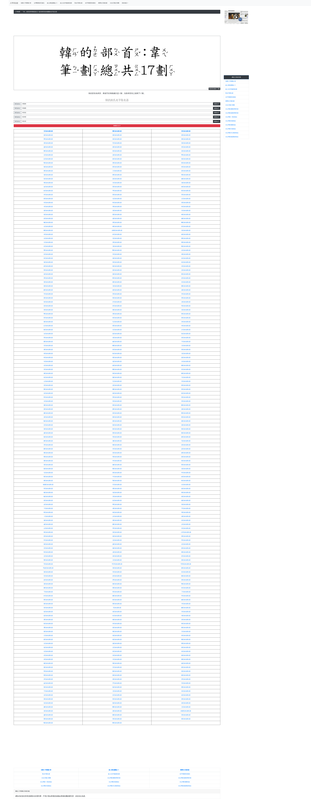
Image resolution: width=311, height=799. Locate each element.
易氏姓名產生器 (117, 679)
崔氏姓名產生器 (117, 611)
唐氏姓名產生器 (185, 580)
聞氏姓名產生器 (185, 643)
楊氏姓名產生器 (48, 663)
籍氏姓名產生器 (48, 167)
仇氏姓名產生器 (117, 198)
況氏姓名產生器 (48, 393)
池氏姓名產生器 (185, 182)
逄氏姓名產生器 (185, 488)
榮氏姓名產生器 (48, 341)
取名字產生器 (78, 3)
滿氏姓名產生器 (117, 441)
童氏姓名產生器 (117, 627)
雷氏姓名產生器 (185, 397)
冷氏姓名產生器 (48, 401)
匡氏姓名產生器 (185, 369)
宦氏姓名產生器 (48, 317)
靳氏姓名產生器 (185, 190)
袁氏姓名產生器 (48, 711)
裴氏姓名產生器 (185, 496)
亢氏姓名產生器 (185, 345)
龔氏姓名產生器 (48, 389)
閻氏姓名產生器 (48, 675)
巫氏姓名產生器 (185, 651)
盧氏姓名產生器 (48, 433)
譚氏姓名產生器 (117, 580)
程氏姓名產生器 (117, 151)
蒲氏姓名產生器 (48, 520)
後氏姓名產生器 (117, 274)
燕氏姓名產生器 (185, 671)
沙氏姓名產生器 (185, 524)
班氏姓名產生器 (48, 488)
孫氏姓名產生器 (48, 572)
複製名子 (216, 104)
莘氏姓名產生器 (185, 540)
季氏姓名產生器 (185, 155)
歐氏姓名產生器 (185, 480)
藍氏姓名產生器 (185, 393)
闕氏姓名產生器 (48, 230)
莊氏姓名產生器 (185, 226)
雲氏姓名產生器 (185, 715)
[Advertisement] (117, 25)
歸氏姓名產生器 (117, 373)
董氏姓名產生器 (185, 627)
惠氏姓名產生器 (48, 321)
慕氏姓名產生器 (48, 464)
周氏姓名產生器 (117, 206)
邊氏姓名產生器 (117, 508)
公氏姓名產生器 (48, 381)
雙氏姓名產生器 (48, 560)
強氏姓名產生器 (48, 174)
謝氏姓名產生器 (117, 290)
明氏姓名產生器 (117, 456)
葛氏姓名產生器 (117, 357)
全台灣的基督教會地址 (184, 786)
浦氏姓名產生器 (185, 516)
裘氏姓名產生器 (185, 202)
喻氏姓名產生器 (117, 703)
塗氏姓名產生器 (185, 619)
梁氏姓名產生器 (48, 409)
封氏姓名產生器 (48, 246)
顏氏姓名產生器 (117, 675)
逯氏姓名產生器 (185, 425)
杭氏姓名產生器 (185, 262)
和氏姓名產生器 (48, 270)
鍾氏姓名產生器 (185, 234)
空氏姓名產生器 (185, 381)
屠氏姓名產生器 (48, 619)
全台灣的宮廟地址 (114, 782)
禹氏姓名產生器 (48, 699)
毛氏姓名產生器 (185, 441)
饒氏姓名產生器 (48, 329)
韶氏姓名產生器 (117, 536)
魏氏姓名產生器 (185, 639)
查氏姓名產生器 (117, 135)
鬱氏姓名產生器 (117, 707)
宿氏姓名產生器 (117, 568)
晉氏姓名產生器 (117, 186)
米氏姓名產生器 (117, 449)
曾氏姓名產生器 (48, 607)
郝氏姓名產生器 (48, 266)
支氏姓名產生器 (117, 182)
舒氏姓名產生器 (185, 556)
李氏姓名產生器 (185, 401)
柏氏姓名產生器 (117, 512)
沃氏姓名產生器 (117, 647)
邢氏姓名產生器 (117, 294)
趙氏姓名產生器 (48, 147)
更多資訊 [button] (124, 3)
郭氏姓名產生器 (185, 389)
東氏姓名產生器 (185, 623)
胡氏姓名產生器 (48, 310)
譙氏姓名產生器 (117, 178)
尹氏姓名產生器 (117, 683)
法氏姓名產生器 (48, 238)
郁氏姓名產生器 (117, 699)
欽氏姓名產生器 (48, 190)
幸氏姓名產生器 (185, 294)
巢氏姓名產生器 (117, 147)
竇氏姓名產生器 (117, 595)
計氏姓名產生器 (185, 329)
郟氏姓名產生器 (185, 167)
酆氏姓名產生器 (117, 250)
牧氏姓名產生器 (185, 460)
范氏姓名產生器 (117, 238)
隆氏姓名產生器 (185, 433)
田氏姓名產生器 (117, 591)
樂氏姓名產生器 (117, 715)
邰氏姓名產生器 (117, 576)
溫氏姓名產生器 (117, 643)
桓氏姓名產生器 (117, 317)
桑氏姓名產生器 (117, 524)
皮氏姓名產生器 (48, 504)
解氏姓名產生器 (48, 290)
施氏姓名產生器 (117, 548)
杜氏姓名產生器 (117, 615)
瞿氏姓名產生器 (117, 222)
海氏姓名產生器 (48, 262)
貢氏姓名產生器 (117, 385)
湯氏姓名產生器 (48, 584)
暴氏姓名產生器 (185, 492)
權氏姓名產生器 (117, 226)
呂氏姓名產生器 (48, 425)
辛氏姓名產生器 (48, 294)
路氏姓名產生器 (117, 429)
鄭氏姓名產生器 (117, 723)
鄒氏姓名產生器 (185, 607)
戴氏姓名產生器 (185, 576)
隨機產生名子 (117, 125)
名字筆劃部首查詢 (90, 3)
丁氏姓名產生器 (185, 591)
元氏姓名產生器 (185, 707)
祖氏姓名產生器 (48, 611)
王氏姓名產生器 (185, 631)
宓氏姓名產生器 (185, 449)
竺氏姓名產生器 (185, 210)
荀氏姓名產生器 (185, 306)
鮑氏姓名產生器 (48, 496)
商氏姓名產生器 (48, 532)
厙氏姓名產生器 (185, 536)
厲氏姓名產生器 (48, 405)
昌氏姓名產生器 (185, 151)
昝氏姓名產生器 (117, 599)
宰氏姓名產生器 (185, 595)
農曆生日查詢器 (102, 3)
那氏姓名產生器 (185, 464)
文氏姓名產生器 (48, 643)
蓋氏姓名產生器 (185, 357)
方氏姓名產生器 (48, 242)
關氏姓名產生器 (117, 369)
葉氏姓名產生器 (48, 667)
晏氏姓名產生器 (185, 667)
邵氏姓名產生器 (48, 536)
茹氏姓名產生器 (117, 333)
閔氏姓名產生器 (48, 456)
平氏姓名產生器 (185, 508)
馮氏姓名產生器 (117, 246)
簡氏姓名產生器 (48, 182)
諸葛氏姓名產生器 (117, 230)
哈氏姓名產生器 (185, 258)
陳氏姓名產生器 (48, 151)
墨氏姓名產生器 (48, 460)
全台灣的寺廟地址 (46, 786)
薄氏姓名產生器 (185, 512)
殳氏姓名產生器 (48, 556)
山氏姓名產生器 (48, 528)
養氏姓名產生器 (117, 663)
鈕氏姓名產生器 (185, 476)
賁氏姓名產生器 (48, 500)
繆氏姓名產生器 (185, 452)
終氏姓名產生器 (117, 234)
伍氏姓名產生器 (48, 651)
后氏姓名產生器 (185, 270)
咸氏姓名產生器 (185, 290)
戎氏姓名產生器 (117, 337)
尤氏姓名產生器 (117, 691)
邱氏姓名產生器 (48, 202)
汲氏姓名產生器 (117, 155)
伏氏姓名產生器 (185, 250)
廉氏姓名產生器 (48, 413)
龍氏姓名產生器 (48, 437)
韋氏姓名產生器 (185, 635)
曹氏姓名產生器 (117, 603)
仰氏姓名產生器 (48, 659)
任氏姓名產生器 (117, 329)
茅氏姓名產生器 (48, 445)
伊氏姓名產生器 (48, 679)
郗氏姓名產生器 (117, 278)
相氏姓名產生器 (48, 286)
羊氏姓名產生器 (117, 659)
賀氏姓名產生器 (117, 270)
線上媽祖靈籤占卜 (52, 3)
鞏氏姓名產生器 (185, 385)
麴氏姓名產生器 (185, 222)
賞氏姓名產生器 (117, 532)
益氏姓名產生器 (48, 683)
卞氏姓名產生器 (48, 508)
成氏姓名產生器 (117, 552)
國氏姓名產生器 (117, 389)
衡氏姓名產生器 (117, 266)
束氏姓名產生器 (117, 556)
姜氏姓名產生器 (185, 171)
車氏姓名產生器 (185, 147)
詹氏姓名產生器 (185, 139)
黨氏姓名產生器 (117, 584)
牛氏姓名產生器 (117, 476)
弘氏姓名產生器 (117, 321)
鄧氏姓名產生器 (117, 588)
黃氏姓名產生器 (185, 317)
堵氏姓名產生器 (185, 615)
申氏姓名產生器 (48, 540)
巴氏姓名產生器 (117, 484)
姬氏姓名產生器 (117, 159)
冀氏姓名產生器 (117, 163)
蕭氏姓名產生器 (185, 286)
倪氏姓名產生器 (185, 468)
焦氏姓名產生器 (48, 178)
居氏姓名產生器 (48, 210)
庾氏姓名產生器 (185, 699)
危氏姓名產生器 (117, 635)
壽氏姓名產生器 (185, 552)
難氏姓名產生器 (117, 468)
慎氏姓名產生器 (48, 544)
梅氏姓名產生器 (117, 445)
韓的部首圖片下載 (214, 88)
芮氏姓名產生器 (48, 337)
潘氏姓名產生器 (117, 488)
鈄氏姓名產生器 (48, 595)
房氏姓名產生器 (117, 242)
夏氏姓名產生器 (117, 282)
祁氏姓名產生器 (48, 353)
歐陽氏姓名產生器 (48, 484)
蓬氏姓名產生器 (185, 500)
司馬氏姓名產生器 (186, 564)
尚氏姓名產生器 (185, 528)
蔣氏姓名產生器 (117, 174)
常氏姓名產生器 (117, 143)
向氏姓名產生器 (185, 282)
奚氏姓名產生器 (185, 274)
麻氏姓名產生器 (185, 437)
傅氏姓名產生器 (185, 254)
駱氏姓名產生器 (48, 421)
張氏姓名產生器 (185, 143)
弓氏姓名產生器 (185, 377)
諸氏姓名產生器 (48, 218)
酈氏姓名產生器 (185, 405)
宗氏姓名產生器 (185, 611)
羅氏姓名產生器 (117, 421)
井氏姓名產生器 (48, 194)
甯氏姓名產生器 (48, 476)
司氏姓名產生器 (48, 564)
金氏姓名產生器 (48, 186)
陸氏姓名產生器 (117, 425)
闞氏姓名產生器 (117, 345)
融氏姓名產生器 (117, 341)
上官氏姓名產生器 (186, 532)
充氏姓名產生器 (185, 230)
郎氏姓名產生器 (48, 397)
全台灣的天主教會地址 (113, 786)
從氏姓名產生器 (48, 615)
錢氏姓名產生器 (185, 178)
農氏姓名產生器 (48, 480)
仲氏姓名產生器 (48, 234)
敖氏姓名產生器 (48, 135)
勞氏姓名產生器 (117, 397)
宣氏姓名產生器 (48, 306)
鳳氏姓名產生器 (185, 246)
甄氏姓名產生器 (48, 723)
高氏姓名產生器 (185, 349)
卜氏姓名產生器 (48, 516)
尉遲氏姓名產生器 (186, 711)
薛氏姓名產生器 (117, 306)
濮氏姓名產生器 (117, 520)
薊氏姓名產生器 (185, 163)
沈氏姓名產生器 (117, 540)
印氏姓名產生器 (185, 683)
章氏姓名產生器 (117, 719)
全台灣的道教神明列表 (184, 778)
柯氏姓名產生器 (48, 357)
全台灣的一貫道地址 (46, 782)
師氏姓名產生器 (185, 548)
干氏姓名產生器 (185, 341)
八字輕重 (17, 11)
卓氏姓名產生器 (48, 206)
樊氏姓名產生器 (185, 238)
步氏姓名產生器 (117, 516)
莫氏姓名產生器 (185, 456)
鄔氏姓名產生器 (185, 655)
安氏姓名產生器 (185, 131)
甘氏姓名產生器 (48, 345)
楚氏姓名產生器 (117, 214)
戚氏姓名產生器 (48, 524)
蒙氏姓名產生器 (48, 449)
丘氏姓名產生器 (185, 198)
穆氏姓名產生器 (117, 464)
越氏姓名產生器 (48, 715)
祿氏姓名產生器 (48, 429)
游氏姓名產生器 (185, 703)
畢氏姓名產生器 (117, 504)
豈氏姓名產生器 (185, 520)
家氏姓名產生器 (117, 167)
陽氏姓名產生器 (185, 659)
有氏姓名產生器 (185, 691)
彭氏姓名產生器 (117, 500)
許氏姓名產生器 (117, 302)
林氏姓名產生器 (117, 413)
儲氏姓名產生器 (117, 218)
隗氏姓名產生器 (117, 377)
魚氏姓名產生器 (48, 703)
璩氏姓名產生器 (185, 218)
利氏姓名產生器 (117, 401)
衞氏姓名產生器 (117, 639)
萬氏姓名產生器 (117, 631)
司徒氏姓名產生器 (48, 568)
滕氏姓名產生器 (48, 588)
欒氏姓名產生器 (117, 433)
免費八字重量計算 (26, 3)
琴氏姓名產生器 (117, 190)
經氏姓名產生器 (48, 198)
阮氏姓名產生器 (185, 333)
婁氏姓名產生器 (185, 421)
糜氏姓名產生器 (48, 452)
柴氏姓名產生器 (117, 139)
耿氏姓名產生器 (117, 353)
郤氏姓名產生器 (185, 278)
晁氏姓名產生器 (185, 719)
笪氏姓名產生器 (48, 576)
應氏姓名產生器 (185, 687)
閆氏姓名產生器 (48, 671)
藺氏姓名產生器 (185, 413)
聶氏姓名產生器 (117, 472)
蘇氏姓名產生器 (185, 568)
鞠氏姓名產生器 (48, 222)
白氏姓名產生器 (185, 484)
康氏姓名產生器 (48, 349)
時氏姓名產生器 (48, 552)
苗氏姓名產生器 (117, 452)
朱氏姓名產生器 (185, 206)
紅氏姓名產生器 (48, 325)
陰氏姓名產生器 (117, 687)
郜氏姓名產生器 (117, 349)
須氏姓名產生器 (185, 302)
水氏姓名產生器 (117, 560)
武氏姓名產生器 (48, 655)
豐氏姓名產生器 (48, 250)
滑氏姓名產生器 (117, 313)
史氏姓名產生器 (185, 544)
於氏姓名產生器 (117, 695)
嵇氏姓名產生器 (185, 159)
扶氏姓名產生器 (48, 254)
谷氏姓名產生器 (48, 365)
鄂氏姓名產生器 (117, 480)
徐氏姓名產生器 (48, 302)
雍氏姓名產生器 (48, 719)
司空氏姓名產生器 (117, 564)
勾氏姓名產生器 (48, 361)
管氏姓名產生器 (48, 369)
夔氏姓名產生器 (185, 373)
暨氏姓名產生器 (48, 163)
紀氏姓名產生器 (48, 159)
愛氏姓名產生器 (117, 131)
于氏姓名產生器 (48, 691)
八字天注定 (14, 3)
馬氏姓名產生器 (117, 437)
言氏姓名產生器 (117, 667)
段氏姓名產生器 (48, 623)
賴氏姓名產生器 (117, 393)
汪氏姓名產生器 (48, 635)
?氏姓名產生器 (117, 607)
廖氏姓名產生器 (117, 409)
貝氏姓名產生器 (117, 496)
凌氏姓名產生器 (48, 417)
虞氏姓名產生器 (48, 707)
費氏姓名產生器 (185, 242)
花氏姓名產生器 (185, 310)
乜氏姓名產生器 (48, 472)
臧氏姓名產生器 (185, 599)
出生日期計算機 (114, 3)
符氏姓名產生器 (117, 254)
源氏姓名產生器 (117, 711)
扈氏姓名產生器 (117, 310)
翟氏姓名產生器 (185, 135)
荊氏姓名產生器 (117, 194)
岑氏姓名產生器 (185, 603)
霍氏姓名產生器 (117, 325)
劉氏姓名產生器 (185, 417)
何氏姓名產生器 (185, 266)
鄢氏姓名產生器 (117, 671)
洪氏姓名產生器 (185, 321)
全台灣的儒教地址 (185, 782)
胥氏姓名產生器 (185, 298)
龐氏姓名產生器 (48, 492)
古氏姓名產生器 (185, 361)
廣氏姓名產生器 (48, 373)
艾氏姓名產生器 (48, 131)
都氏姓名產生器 (117, 619)
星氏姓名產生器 (48, 298)
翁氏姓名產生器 (48, 647)
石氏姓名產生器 (48, 548)
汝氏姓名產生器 (48, 333)
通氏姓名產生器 (48, 627)
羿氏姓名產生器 (185, 679)
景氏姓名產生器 (185, 194)
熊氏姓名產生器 (117, 298)
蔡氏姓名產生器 (48, 599)
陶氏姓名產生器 (185, 584)
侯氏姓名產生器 (48, 274)
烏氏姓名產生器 (117, 655)
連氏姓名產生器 (185, 409)
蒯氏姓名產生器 (185, 365)
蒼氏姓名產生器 (48, 603)
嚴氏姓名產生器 (185, 675)
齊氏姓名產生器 (48, 139)
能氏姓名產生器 (48, 468)
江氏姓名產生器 (117, 171)
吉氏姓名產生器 (48, 155)
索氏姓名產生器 (185, 560)
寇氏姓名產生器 (117, 361)
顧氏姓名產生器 (117, 365)
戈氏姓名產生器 (185, 353)
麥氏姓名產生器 (48, 441)
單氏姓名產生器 (117, 528)
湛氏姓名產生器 (48, 143)
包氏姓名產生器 (117, 492)
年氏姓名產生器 (185, 472)
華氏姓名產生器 (48, 313)
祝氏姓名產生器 (48, 214)
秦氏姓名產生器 (185, 186)
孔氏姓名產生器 (117, 381)
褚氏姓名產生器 (185, 214)
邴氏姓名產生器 (48, 512)
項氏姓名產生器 (117, 286)
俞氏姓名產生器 (185, 695)
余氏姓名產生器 (48, 695)
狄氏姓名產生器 (185, 588)
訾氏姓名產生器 (48, 631)
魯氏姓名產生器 (185, 429)
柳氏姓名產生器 (117, 417)
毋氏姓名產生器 (185, 647)
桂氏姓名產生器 (48, 377)
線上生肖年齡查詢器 (66, 3)
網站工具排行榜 (236, 77)
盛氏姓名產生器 (117, 544)
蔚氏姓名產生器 (48, 639)
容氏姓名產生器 (185, 337)
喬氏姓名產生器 (185, 174)
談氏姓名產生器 (48, 580)
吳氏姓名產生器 (117, 651)
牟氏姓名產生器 (117, 460)
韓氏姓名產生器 (117, 262)
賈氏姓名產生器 (48, 171)
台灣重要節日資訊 (39, 3)
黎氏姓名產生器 (117, 405)
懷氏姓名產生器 (185, 313)
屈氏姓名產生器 (117, 210)
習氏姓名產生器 (48, 282)
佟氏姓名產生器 (117, 623)
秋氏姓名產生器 (117, 202)
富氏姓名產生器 (48, 258)
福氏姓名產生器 (117, 258)
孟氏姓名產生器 (185, 445)
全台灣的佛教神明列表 (113, 778)
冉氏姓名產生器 (185, 325)
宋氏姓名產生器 (117, 572)
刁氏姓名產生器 (48, 591)
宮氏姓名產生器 (48, 385)
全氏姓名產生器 (48, 226)
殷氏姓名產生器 (48, 687)
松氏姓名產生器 (185, 572)
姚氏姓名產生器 (185, 663)
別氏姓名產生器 (185, 504)
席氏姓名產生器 (48, 278)
